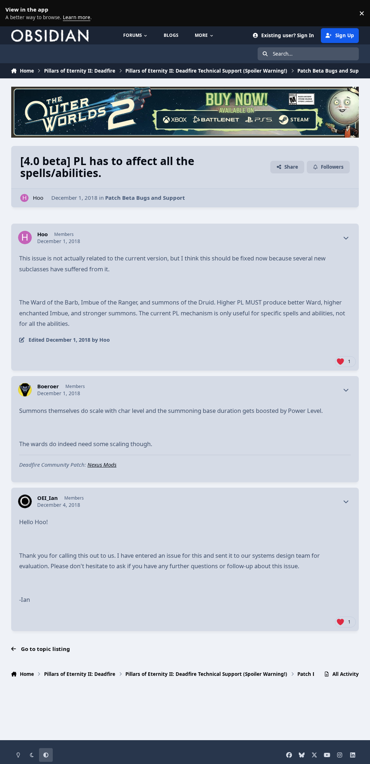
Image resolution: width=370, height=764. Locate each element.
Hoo (38, 197)
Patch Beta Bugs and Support (145, 197)
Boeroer (48, 386)
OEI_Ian (47, 498)
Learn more (14, 13)
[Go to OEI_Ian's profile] (25, 501)
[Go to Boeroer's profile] (25, 390)
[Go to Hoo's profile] (24, 198)
